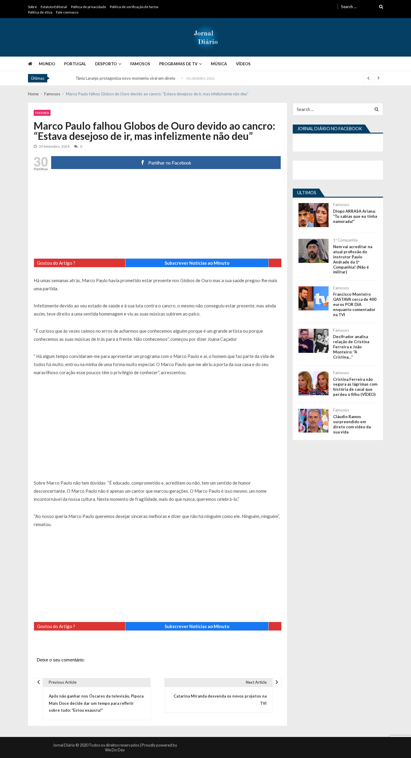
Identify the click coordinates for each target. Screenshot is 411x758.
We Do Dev (115, 749)
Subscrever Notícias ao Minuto (197, 263)
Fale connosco (67, 12)
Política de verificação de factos (134, 7)
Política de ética (40, 12)
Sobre (32, 7)
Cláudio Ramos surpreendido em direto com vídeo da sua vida (352, 424)
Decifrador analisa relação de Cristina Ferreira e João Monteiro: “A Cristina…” (351, 346)
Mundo (47, 63)
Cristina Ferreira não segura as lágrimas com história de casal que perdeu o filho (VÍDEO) (355, 387)
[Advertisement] (158, 216)
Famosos (140, 63)
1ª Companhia (345, 240)
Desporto (106, 63)
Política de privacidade (88, 7)
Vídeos (243, 63)
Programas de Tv (178, 63)
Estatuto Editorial (54, 7)
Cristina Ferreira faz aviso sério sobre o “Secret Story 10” (125, 80)
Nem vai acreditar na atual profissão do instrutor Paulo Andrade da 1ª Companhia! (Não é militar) (352, 259)
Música (219, 63)
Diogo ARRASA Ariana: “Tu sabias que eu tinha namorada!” (355, 216)
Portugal (75, 63)
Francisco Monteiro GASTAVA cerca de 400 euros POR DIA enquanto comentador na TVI (354, 304)
